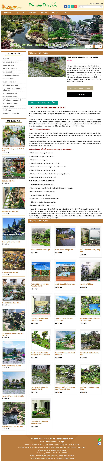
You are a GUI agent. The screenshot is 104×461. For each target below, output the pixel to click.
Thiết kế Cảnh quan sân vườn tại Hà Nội (40, 285)
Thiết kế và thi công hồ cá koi (12, 426)
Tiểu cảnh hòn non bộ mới (11, 242)
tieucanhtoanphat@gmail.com (64, 455)
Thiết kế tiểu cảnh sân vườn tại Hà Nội (39, 388)
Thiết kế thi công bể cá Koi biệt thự (13, 149)
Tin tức (55, 12)
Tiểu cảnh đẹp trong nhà (12, 100)
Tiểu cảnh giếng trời (10, 85)
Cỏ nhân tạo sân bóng (11, 75)
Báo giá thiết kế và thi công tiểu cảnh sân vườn (40, 354)
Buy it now (80, 94)
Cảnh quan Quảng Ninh (64, 250)
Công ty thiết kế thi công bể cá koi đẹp (13, 334)
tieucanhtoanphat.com (43, 455)
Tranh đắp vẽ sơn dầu (11, 113)
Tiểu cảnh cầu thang (10, 103)
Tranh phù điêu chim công (11, 303)
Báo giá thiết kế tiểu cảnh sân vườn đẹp (90, 319)
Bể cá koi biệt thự (8, 181)
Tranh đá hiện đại (9, 82)
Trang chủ (7, 12)
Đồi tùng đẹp (7, 110)
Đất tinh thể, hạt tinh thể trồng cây (12, 89)
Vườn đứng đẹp (8, 107)
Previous (3, 30)
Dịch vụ (44, 12)
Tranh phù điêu (8, 65)
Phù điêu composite (10, 68)
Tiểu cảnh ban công (10, 97)
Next (100, 30)
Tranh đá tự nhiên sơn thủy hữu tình (39, 319)
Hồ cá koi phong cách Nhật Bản (13, 396)
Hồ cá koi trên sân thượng (11, 365)
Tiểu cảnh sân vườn (10, 93)
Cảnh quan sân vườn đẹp (40, 250)
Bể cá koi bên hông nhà (10, 211)
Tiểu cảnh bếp (8, 72)
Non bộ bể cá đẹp (86, 284)
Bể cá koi (6, 59)
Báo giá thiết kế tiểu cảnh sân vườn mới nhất (65, 388)
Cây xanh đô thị (8, 78)
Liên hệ (65, 12)
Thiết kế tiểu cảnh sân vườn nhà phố (39, 422)
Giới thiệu (20, 12)
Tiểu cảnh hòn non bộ (11, 62)
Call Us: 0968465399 (80, 88)
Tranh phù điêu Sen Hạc (10, 272)
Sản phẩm (32, 12)
